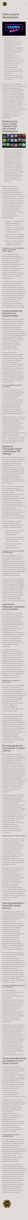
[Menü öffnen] (25, 4)
